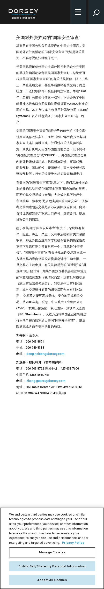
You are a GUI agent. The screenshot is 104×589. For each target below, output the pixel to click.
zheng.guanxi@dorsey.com (45, 381)
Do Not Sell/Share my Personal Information (52, 566)
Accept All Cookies (52, 580)
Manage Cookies (52, 552)
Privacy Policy (73, 542)
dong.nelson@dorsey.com (45, 354)
